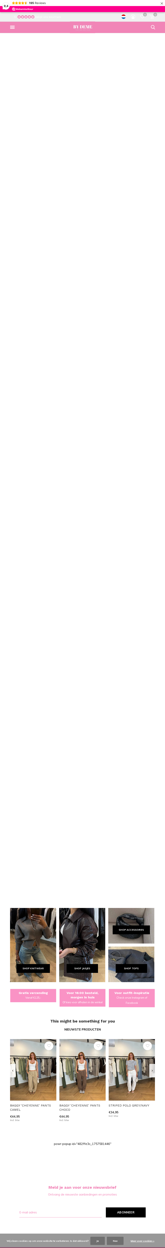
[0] (152, 16)
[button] (13, 27)
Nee (115, 1240)
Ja (97, 1240)
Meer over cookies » (142, 1240)
